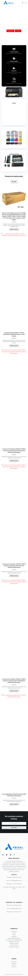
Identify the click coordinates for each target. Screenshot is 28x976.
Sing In (14, 965)
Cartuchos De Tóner (11, 341)
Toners (14, 103)
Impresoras (14, 91)
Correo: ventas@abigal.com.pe (14, 880)
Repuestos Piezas (14, 154)
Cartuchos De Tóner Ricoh (15, 801)
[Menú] (25, 2)
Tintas (14, 131)
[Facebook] (3, 855)
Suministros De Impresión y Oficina (10, 340)
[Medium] (14, 855)
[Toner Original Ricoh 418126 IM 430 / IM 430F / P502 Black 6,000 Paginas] (14, 743)
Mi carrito (14, 963)
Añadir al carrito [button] (14, 229)
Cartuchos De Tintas (15, 457)
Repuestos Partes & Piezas (9, 224)
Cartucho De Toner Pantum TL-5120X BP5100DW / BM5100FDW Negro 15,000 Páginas (14, 334)
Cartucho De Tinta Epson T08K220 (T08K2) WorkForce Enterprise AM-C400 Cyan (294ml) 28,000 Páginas (14, 565)
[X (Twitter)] (6, 855)
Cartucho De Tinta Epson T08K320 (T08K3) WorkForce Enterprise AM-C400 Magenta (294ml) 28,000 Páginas (14, 680)
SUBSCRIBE (14, 827)
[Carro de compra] (22, 2)
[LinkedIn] (10, 855)
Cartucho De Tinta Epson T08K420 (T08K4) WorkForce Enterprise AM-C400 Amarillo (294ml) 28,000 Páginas (14, 450)
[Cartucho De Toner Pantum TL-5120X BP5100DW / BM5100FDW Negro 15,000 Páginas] (14, 281)
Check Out (14, 966)
